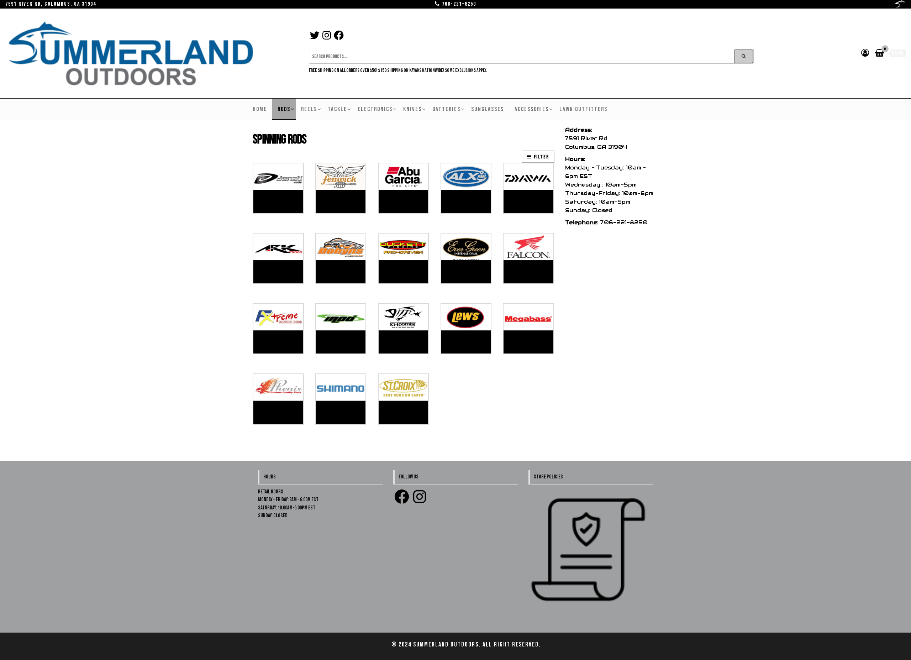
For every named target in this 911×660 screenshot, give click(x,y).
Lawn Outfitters (583, 109)
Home (260, 109)
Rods (284, 109)
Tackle (337, 109)
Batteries (446, 109)
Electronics (375, 109)
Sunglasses (487, 109)
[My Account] (865, 53)
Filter (541, 157)
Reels (309, 109)
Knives (412, 109)
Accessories (532, 109)
